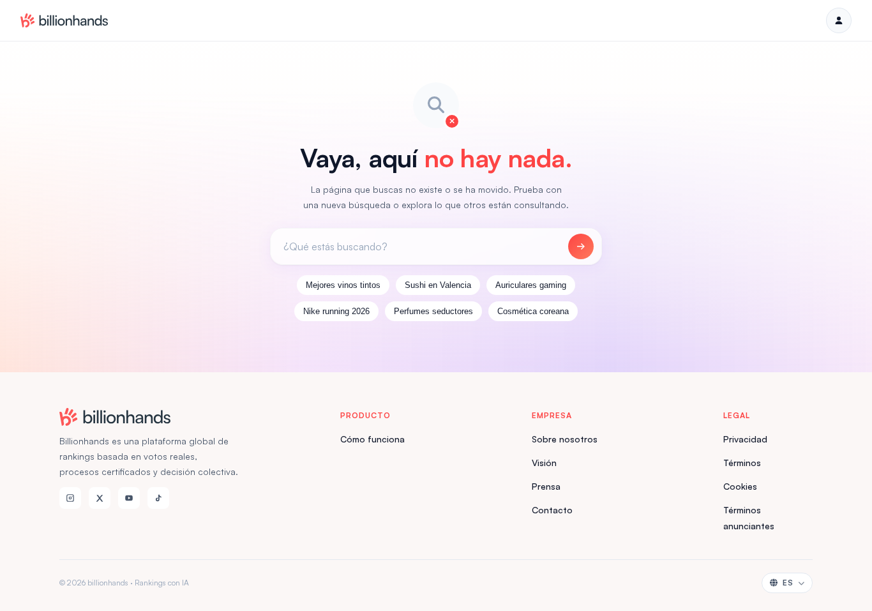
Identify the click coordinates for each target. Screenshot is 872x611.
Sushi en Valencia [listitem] (438, 285)
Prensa (546, 486)
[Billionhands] (64, 20)
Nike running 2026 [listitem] (336, 311)
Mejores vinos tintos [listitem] (343, 285)
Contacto (552, 509)
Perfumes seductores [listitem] (433, 311)
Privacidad (745, 439)
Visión (544, 462)
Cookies (740, 486)
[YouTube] (129, 498)
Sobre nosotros (565, 439)
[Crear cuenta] (839, 20)
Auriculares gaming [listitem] (530, 285)
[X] (99, 498)
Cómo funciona (372, 439)
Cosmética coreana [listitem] (533, 311)
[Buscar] (581, 246)
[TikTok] (158, 498)
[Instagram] (70, 498)
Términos (742, 462)
